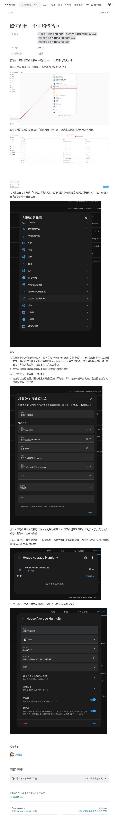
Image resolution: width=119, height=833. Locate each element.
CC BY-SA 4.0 (21, 793)
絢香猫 (18, 754)
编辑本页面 (18, 797)
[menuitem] (109, 4)
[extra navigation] (87, 4)
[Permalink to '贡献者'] (8, 746)
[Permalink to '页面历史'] (8, 770)
